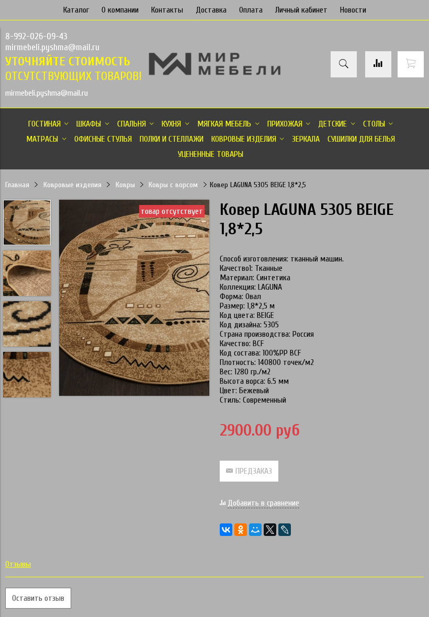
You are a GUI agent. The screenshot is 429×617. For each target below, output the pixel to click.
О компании (120, 10)
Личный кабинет (301, 10)
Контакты (167, 10)
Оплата (251, 10)
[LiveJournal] (284, 529)
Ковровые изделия (72, 184)
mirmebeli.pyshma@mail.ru (52, 47)
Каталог (76, 10)
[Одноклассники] (240, 529)
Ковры (125, 184)
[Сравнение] (378, 64)
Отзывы (18, 564)
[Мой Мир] (255, 529)
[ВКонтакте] (226, 529)
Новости (353, 10)
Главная (17, 184)
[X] (270, 529)
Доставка (211, 10)
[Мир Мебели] (214, 73)
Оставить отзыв (38, 598)
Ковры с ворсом (173, 184)
